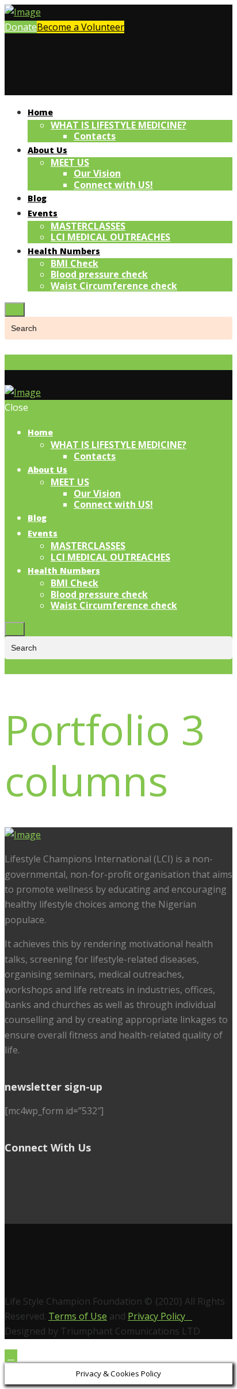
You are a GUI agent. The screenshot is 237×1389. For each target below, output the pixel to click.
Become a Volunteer (80, 27)
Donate (21, 27)
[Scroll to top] (11, 1355)
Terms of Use (77, 1316)
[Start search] (15, 629)
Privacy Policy (160, 1316)
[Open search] (15, 309)
